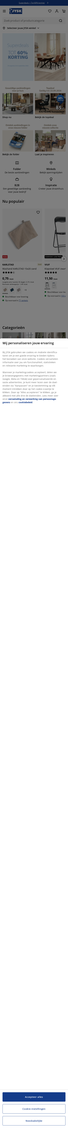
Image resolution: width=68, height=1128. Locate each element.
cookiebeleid (25, 402)
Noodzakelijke (34, 1120)
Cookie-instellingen (33, 1108)
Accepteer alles (34, 1096)
